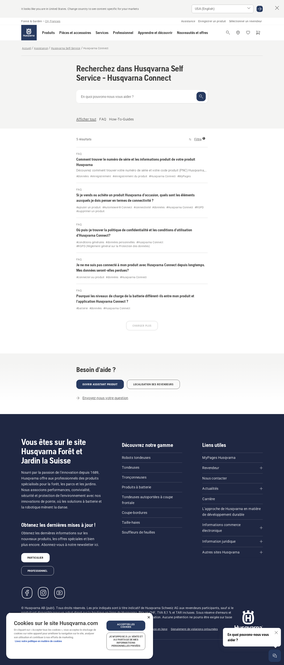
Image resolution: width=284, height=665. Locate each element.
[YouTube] (59, 593)
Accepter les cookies (126, 625)
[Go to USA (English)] (260, 9)
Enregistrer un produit (212, 21)
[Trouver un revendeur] (238, 32)
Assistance (188, 21)
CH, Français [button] (52, 21)
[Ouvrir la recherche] (228, 32)
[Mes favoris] (248, 32)
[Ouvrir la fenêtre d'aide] (275, 656)
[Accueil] (29, 32)
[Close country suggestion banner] (277, 8)
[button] (48, 32)
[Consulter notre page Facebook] (27, 593)
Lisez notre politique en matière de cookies (38, 641)
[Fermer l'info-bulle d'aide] (276, 632)
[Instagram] (43, 593)
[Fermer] (148, 617)
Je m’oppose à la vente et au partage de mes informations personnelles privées (126, 641)
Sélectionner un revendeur (245, 21)
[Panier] (258, 32)
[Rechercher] (201, 96)
